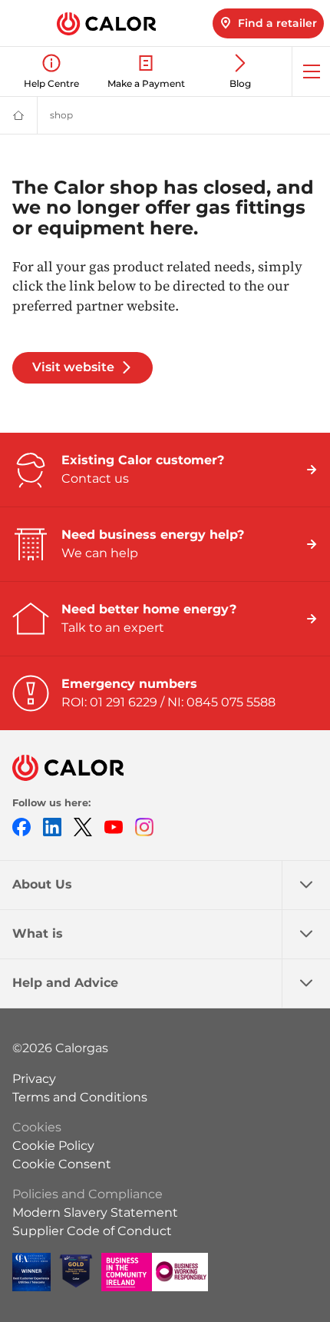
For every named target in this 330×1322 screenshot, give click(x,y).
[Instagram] (144, 826)
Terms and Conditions (79, 1097)
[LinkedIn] (52, 826)
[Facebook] (21, 826)
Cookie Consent (61, 1164)
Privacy (34, 1078)
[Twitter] (83, 826)
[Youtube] (113, 826)
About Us (42, 884)
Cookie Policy (53, 1145)
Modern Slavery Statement (95, 1212)
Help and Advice (65, 982)
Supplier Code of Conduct (92, 1231)
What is (37, 933)
